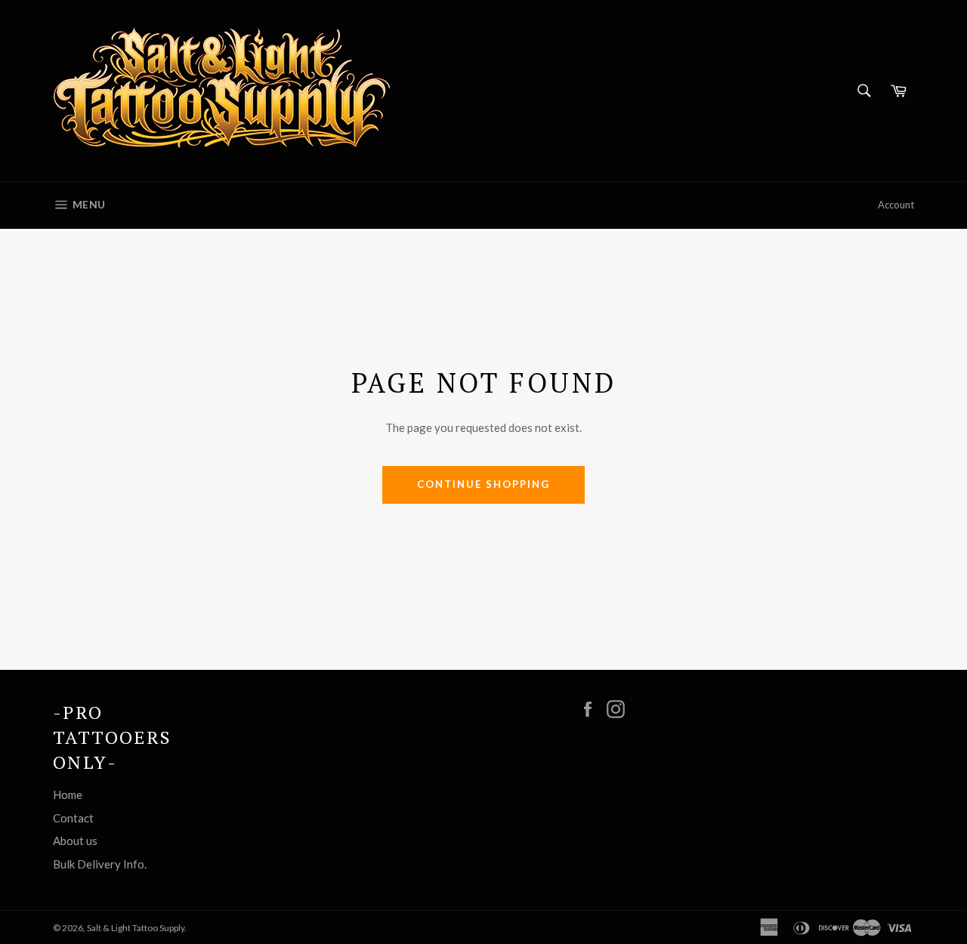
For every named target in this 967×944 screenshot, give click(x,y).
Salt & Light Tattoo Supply (135, 927)
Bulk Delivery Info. (100, 864)
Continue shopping (483, 484)
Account (896, 205)
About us (75, 840)
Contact (73, 818)
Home (67, 794)
